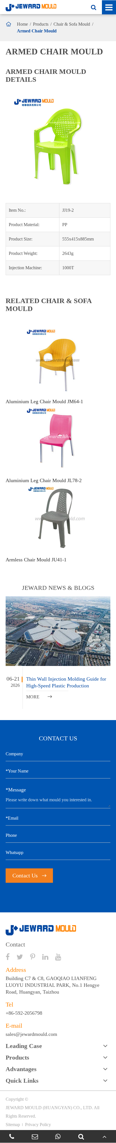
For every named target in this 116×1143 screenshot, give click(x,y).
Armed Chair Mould (37, 30)
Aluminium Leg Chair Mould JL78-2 (44, 480)
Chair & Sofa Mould (71, 24)
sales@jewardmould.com (31, 1034)
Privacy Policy (38, 1124)
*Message (16, 790)
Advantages (21, 1069)
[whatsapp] (58, 1136)
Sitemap (13, 1124)
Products (40, 24)
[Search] (81, 1136)
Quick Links (22, 1080)
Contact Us (29, 875)
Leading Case (24, 1045)
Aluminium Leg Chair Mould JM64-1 (44, 401)
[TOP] (104, 1136)
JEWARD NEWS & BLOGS (58, 587)
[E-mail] (34, 1136)
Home (22, 24)
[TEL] (11, 1136)
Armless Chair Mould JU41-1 (36, 559)
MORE (39, 696)
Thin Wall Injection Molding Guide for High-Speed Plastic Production (66, 682)
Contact (15, 944)
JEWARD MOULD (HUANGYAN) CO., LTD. (49, 1107)
